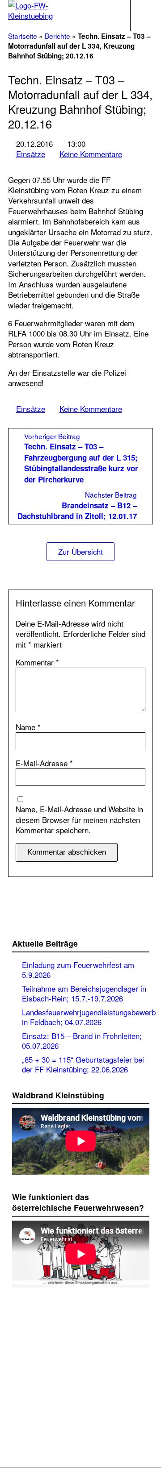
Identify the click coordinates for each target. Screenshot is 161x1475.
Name (28, 727)
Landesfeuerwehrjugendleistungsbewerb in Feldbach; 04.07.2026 (89, 1016)
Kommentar (37, 662)
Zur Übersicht (80, 551)
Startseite (22, 36)
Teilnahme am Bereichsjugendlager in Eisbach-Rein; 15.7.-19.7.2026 (84, 993)
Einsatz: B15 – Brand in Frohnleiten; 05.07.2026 (82, 1040)
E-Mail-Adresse (44, 763)
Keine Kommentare (90, 153)
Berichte (57, 36)
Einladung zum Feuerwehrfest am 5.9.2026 (78, 969)
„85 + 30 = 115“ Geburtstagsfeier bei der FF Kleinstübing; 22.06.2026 (83, 1064)
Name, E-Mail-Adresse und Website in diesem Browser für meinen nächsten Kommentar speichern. (79, 819)
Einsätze (30, 153)
